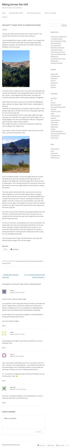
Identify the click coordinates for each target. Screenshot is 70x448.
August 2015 (54, 78)
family (52, 113)
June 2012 (53, 87)
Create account (55, 149)
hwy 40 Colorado (55, 116)
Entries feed (54, 153)
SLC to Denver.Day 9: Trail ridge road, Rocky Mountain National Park (58, 54)
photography (38, 261)
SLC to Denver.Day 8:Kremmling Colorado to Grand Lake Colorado (57, 48)
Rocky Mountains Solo (34, 13)
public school (54, 127)
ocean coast (31, 261)
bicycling (24, 261)
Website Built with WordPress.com (11, 444)
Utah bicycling (54, 138)
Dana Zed (53, 109)
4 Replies (4, 29)
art (51, 100)
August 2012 (54, 83)
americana (19, 261)
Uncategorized (55, 135)
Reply (3, 325)
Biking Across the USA (15, 4)
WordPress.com (55, 157)
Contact (4, 17)
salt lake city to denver (57, 131)
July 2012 (53, 85)
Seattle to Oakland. (50, 13)
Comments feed (55, 155)
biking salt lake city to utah (58, 107)
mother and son (55, 120)
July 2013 (53, 80)
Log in (52, 151)
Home (3, 13)
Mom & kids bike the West (16, 13)
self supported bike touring (58, 133)
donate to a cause (56, 111)
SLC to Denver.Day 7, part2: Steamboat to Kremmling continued (58, 61)
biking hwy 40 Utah (56, 105)
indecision (53, 118)
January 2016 (54, 74)
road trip (53, 129)
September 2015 (55, 76)
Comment (38, 432)
